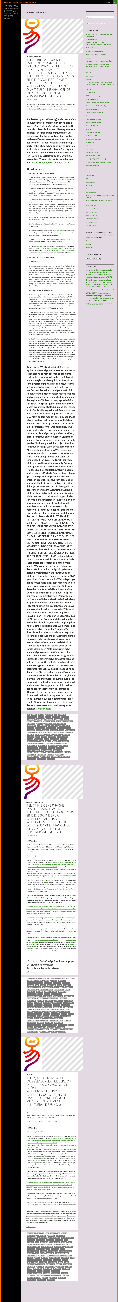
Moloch (30, 1257)
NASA (54, 741)
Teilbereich (57, 1268)
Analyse (48, 717)
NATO (72, 1257)
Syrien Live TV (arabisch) (93, 208)
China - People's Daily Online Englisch (97, 106)
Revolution (41, 1264)
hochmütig (111, 286)
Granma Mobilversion (92, 126)
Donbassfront (90, 116)
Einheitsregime (32, 989)
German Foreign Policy (93, 132)
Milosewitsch (67, 1255)
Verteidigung (41, 1275)
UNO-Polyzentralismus (34, 1273)
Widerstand (41, 759)
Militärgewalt (57, 1255)
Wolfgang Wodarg (91, 39)
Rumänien (46, 1016)
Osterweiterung (33, 1262)
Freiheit (47, 994)
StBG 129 (67, 1020)
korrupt (30, 1253)
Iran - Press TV (90, 149)
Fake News (40, 991)
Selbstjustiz (38, 1018)
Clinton (43, 985)
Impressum (108, 2)
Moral (41, 741)
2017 (39, 1233)
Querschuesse (90, 182)
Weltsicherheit (44, 1031)
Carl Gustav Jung (49, 721)
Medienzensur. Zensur (62, 1253)
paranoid (55, 743)
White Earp (62, 1277)
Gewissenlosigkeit (47, 1246)
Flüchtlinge (62, 991)
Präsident (46, 1013)
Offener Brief (38, 1011)
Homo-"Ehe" (69, 1246)
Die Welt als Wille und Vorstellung (55, 723)
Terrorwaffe (63, 1025)
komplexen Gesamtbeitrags (58, 876)
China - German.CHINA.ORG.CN (96, 112)
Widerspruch (31, 759)
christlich (50, 1240)
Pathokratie (52, 1262)
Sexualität (40, 1266)
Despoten (40, 723)
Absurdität (62, 714)
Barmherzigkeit (32, 1237)
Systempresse (47, 1268)
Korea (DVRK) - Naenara (93, 155)
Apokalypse (56, 717)
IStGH (48, 1248)
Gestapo (39, 732)
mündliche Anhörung (57, 1009)
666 (55, 714)
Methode (42, 1255)
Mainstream (49, 1253)
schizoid (51, 748)
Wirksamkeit (51, 759)
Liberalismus (47, 1007)
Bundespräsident (54, 1237)
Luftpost (88, 169)
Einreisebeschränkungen (46, 989)
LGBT (42, 1253)
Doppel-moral (42, 725)
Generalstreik (48, 996)
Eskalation (31, 730)
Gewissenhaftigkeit (33, 1246)
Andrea (47, 980)
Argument (65, 717)
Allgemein (29, 56)
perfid (60, 1262)
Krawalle (56, 1005)
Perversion (63, 743)
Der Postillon (90, 76)
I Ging (38, 736)
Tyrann (30, 1027)
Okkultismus (46, 743)
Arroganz (31, 719)
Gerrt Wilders (69, 996)
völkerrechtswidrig (92, 304)
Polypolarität (32, 745)
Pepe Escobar (90, 175)
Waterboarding (68, 1029)
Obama (30, 1011)
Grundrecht (41, 998)
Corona (97, 277)
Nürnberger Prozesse (34, 743)
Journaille (47, 1002)
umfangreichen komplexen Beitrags (46, 940)
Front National (56, 994)
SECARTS (89, 185)
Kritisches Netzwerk (92, 165)
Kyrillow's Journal (91, 225)
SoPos (88, 189)
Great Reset (95, 287)
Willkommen (31, 1279)
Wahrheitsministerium (34, 1277)
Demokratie (31, 723)
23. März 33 (49, 714)
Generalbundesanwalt (34, 996)
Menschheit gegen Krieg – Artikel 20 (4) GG (20, 2)
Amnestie (41, 717)
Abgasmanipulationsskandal (40, 978)
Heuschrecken (40, 734)
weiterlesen (45, 708)
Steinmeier (60, 1266)
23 (28, 714)
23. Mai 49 (41, 714)
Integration (68, 1000)
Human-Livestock (53, 998)
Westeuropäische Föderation (60, 756)
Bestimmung (31, 721)
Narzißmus (65, 1257)
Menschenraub (68, 1007)
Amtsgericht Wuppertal (35, 980)
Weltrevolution (33, 1031)
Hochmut (57, 734)
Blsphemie (30, 985)
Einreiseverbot (59, 989)
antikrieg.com (57, 230)
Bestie (66, 719)
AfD (59, 1233)
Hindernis (49, 734)
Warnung (58, 1029)
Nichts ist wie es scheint (34, 1260)
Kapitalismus (39, 739)
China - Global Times (92, 109)
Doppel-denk (31, 725)
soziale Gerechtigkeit (56, 1020)
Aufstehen (49, 719)
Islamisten (38, 1002)
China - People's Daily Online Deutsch (97, 102)
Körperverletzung (65, 1251)
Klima (46, 739)
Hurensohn (63, 998)
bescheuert (57, 983)
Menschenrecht (32, 741)
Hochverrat (66, 734)
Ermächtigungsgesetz (64, 728)
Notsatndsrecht (64, 741)
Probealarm (31, 1264)
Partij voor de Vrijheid (34, 1013)
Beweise (40, 721)
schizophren (60, 748)
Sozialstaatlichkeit (34, 750)
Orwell (47, 1011)
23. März (88, 270)
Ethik (38, 730)
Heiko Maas (69, 732)
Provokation (53, 745)
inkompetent (58, 1000)
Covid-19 (103, 277)
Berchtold (48, 983)
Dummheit (31, 728)
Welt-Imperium (45, 756)
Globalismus (48, 732)
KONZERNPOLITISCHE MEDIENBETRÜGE (99, 61)
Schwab (91, 301)
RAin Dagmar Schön (92, 218)
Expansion (45, 730)
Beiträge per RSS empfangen (96, 23)
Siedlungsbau (58, 1018)
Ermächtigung (51, 728)
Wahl (59, 1275)
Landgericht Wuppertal (35, 1007)
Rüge (39, 1016)
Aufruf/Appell (38, 56)
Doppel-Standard (64, 725)
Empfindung (44, 1242)
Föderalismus (32, 994)
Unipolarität (49, 752)
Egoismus (30, 1242)
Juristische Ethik (63, 736)
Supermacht (37, 1268)
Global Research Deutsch (93, 135)
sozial (45, 1020)
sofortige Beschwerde (34, 1020)
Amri (72, 978)
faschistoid (31, 1244)
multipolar (45, 1009)
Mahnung (64, 739)
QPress (88, 179)
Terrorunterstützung (50, 1025)
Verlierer (64, 1273)
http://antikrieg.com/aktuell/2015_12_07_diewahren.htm (58, 250)
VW (52, 1029)
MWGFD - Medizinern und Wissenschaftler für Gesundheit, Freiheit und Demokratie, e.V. (100, 43)
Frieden (62, 730)
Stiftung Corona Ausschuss (94, 51)
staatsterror (101, 300)
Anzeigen (54, 980)
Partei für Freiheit (64, 1011)
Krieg (37, 1253)
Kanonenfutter (53, 1251)
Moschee (36, 1009)
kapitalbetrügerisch (102, 293)
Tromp (71, 1025)
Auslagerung (61, 1235)
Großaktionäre (59, 732)
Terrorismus (57, 750)
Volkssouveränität (98, 303)
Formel (40, 994)
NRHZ (88, 172)
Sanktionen (43, 748)
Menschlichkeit (32, 1255)
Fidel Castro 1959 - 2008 (93, 119)
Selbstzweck (48, 1018)
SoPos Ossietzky (91, 192)
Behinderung (43, 1237)
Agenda (64, 1233)
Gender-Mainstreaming (60, 1244)
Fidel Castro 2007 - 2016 (93, 122)
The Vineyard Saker (92, 212)
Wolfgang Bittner (91, 222)
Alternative (31, 1235)
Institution (31, 1248)
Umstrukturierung (40, 1027)
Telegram (89, 241)
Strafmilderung (47, 750)
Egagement (69, 987)
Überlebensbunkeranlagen (35, 752)
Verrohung (31, 1275)
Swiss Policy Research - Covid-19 (96, 54)
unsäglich (47, 1273)
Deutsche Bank (59, 987)
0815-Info (89, 89)
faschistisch (107, 284)
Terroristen (58, 1022)
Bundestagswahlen (67, 1237)
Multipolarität (54, 1257)
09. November (31, 1233)
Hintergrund (90, 142)
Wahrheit (66, 1275)
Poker (66, 1262)
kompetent (38, 1005)
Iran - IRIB (89, 145)
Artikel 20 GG (96, 272)
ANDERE (88, 72)
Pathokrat (43, 1262)
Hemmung (30, 734)
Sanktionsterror (66, 1016)
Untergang (61, 1027)
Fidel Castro (41, 1244)
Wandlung (53, 1277)
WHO (99, 304)
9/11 (47, 1233)
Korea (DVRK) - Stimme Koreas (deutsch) (98, 162)
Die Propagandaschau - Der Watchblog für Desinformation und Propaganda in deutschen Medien (100, 84)
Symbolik (40, 1022)
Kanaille (30, 739)
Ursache (67, 752)
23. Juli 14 (34, 714)
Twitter (88, 244)
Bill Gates (91, 277)
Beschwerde (66, 983)
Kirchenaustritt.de (92, 152)
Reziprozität (31, 1016)
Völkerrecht (42, 754)
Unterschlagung (33, 1029)
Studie (30, 1268)
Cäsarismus (31, 1240)
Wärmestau (59, 754)
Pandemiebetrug (95, 298)
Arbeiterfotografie (92, 99)
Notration (57, 1260)
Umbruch (47, 1271)
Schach (59, 1264)
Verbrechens (55, 1273)
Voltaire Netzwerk (92, 215)
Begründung (58, 719)
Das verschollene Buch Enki (64, 721)
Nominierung (47, 1260)
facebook (91, 284)
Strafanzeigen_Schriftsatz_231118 (50, 162)
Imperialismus (32, 1000)
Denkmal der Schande (34, 987)
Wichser (54, 1031)
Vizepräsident (44, 1029)
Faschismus (54, 730)
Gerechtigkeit (70, 730)
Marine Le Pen (57, 1007)
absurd (53, 978)
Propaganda (42, 745)
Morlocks (45, 1257)
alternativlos (41, 1235)
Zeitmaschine (41, 1279)
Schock (30, 1018)
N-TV (67, 1009)
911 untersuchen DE (92, 92)
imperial (89, 290)
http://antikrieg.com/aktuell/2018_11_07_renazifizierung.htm (50, 248)
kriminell (103, 296)
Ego (66, 1240)
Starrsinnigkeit (50, 1266)
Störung (68, 1266)
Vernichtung (31, 754)
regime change (63, 745)
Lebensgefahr (55, 739)
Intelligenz (40, 1248)
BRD (37, 985)
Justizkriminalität (33, 1251)
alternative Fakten (63, 978)
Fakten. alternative (50, 991)
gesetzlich (31, 732)
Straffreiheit (32, 1022)
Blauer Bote (89, 79)
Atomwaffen (90, 274)
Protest (64, 1013)
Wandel (45, 1277)
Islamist (30, 1002)
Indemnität (52, 736)
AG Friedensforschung (93, 96)
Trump (40, 1271)
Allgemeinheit (32, 717)
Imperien (44, 736)
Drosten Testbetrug (99, 280)
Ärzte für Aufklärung (92, 48)
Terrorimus (49, 1022)
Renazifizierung (32, 748)
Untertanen (59, 752)
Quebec (71, 1013)
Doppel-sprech (53, 725)
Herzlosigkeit (59, 1246)
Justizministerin (68, 1002)
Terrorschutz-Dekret (34, 1025)
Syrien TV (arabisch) (92, 205)
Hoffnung (31, 736)
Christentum (40, 1240)
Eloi (37, 1242)
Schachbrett (67, 1264)
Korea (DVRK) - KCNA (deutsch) (96, 159)
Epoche (64, 1242)
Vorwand (51, 754)
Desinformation (47, 987)
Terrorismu (66, 1268)
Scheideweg (31, 1266)
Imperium (40, 1000)
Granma (88, 129)
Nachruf (48, 741)
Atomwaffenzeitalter (101, 274)
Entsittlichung (54, 1242)
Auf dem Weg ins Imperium (35, 983)
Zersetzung (51, 1279)
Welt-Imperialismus (33, 756)
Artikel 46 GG (40, 719)
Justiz (62, 1248)
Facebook (89, 247)
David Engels (51, 985)
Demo (59, 985)
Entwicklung (40, 728)
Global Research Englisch (93, 139)
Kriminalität (65, 1005)
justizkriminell (56, 1002)
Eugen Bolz (31, 991)
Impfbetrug (106, 290)
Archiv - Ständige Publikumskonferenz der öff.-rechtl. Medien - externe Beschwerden (99, 65)
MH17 (48, 1255)
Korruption (47, 1005)
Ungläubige (51, 1027)
